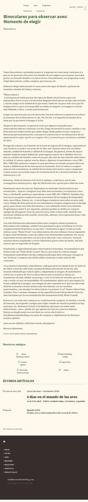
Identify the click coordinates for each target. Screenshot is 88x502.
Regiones (46, 5)
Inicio (7, 449)
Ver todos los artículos (12, 429)
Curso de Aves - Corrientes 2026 (43, 391)
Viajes (26, 5)
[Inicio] (12, 8)
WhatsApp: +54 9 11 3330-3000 (19, 483)
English (72, 7)
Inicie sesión (9, 333)
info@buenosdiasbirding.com (20, 479)
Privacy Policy (11, 472)
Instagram (54, 9)
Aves (36, 5)
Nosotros (27, 11)
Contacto (40, 11)
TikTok (58, 9)
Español (80, 7)
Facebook (49, 9)
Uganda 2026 (33, 410)
